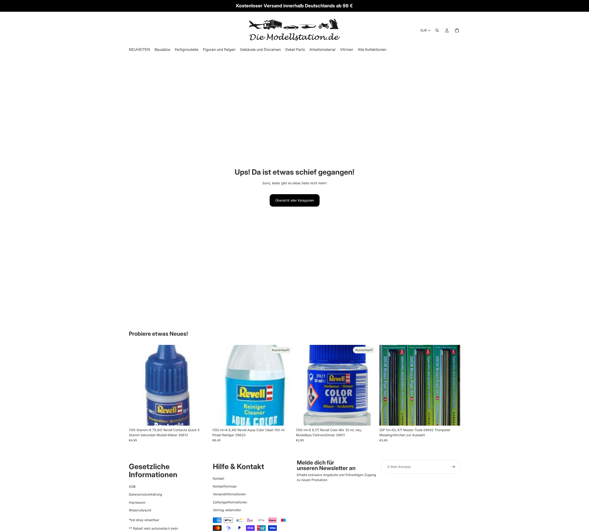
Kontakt (218, 478)
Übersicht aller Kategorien (294, 200)
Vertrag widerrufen (227, 510)
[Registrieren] (453, 467)
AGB (132, 486)
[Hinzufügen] (202, 418)
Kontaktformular (225, 486)
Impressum (137, 502)
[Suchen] (437, 30)
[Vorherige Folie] (386, 385)
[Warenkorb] (457, 30)
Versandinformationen (229, 494)
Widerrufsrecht (140, 510)
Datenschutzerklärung (145, 494)
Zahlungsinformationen (230, 502)
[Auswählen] (453, 418)
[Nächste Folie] (453, 385)
